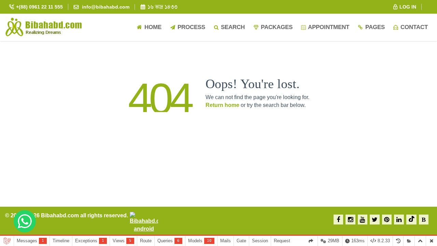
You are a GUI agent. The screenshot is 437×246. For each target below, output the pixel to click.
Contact (413, 27)
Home (152, 27)
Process (190, 27)
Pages (374, 27)
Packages (276, 27)
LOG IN (407, 7)
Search (232, 27)
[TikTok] (411, 219)
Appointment (328, 27)
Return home (222, 105)
